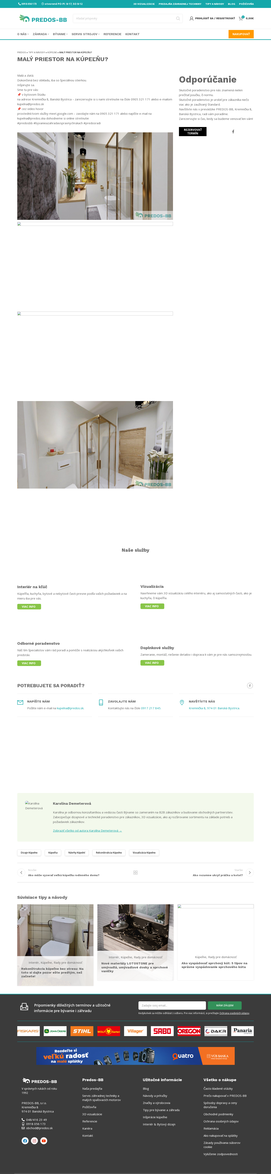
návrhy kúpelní (76, 852)
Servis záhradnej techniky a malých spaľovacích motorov (101, 1098)
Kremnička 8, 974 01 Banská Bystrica (214, 708)
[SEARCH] (178, 18)
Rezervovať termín (193, 131)
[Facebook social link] (233, 132)
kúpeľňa (53, 852)
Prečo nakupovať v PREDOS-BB (225, 1096)
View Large (88, 908)
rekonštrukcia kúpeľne (109, 852)
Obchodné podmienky (218, 1114)
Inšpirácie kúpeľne (155, 1117)
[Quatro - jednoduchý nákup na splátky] (135, 1056)
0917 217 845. (151, 708)
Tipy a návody (36, 52)
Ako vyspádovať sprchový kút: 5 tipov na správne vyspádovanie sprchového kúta (214, 965)
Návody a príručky (155, 1096)
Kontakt (87, 1135)
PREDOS (21, 52)
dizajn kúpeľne (29, 852)
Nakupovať (241, 34)
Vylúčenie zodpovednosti (221, 1154)
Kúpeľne (52, 52)
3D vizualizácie (92, 1114)
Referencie (89, 1121)
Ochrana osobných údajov (234, 1013)
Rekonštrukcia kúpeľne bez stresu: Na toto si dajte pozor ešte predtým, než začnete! (52, 972)
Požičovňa (89, 1107)
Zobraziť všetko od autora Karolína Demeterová (87, 830)
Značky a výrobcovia (156, 1103)
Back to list (135, 873)
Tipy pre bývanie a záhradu (161, 1110)
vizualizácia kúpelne (144, 852)
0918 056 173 (29, 4)
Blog (146, 1088)
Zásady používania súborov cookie (222, 1145)
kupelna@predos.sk (70, 708)
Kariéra (87, 1128)
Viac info (29, 606)
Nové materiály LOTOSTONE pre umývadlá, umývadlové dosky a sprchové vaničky (134, 967)
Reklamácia (211, 1128)
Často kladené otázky (218, 1088)
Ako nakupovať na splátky (221, 1135)
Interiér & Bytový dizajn (159, 1124)
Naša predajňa (92, 1088)
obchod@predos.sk (39, 1128)
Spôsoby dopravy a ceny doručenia (220, 1105)
